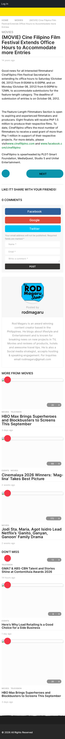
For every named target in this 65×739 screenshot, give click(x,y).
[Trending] (7, 558)
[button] (55, 11)
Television (16, 412)
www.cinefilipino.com (20, 143)
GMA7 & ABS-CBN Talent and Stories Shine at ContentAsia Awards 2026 (28, 570)
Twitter (34, 228)
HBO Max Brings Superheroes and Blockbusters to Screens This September (29, 420)
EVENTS (5, 470)
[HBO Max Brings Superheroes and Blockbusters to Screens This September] (32, 393)
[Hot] (7, 379)
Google (35, 220)
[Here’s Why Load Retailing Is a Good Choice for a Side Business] (32, 600)
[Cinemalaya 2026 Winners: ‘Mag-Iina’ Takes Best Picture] (32, 452)
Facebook (35, 211)
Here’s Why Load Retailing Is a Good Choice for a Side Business (27, 626)
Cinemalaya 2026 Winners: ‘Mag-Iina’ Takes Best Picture (32, 477)
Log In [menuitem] (4, 3)
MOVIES (7, 32)
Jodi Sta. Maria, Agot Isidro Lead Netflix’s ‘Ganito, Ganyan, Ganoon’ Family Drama (32, 533)
